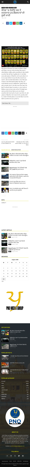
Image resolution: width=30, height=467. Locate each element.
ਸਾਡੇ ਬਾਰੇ (14, 461)
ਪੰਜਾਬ (15, 7)
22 (23, 273)
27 (16, 276)
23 (26, 273)
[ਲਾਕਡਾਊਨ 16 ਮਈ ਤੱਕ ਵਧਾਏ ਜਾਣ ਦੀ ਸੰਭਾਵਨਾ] (5, 357)
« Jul (2, 281)
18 (7, 273)
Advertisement (5, 461)
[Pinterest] (14, 23)
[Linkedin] (20, 23)
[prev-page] (2, 195)
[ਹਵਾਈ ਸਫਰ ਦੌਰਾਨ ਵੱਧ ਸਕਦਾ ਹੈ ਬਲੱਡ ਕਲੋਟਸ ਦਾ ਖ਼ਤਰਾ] (5, 371)
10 (3, 271)
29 (23, 276)
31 (3, 279)
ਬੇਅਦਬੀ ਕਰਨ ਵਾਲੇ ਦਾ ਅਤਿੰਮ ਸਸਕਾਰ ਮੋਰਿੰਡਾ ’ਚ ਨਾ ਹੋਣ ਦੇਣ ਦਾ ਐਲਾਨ (22, 143)
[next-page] (5, 195)
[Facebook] (7, 23)
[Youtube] (22, 455)
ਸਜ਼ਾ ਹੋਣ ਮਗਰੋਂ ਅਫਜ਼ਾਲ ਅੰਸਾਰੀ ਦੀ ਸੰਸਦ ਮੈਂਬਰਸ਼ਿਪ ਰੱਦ (7, 142)
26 (11, 276)
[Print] (23, 133)
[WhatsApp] (17, 23)
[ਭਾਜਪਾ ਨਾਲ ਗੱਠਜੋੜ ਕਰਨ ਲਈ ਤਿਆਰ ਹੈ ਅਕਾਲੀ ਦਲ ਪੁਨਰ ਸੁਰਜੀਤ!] (5, 190)
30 (26, 276)
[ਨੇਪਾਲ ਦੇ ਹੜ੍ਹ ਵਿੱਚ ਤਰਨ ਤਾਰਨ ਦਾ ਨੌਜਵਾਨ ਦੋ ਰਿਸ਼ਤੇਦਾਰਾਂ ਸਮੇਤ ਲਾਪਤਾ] (5, 183)
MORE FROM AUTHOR (16, 149)
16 (26, 271)
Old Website (25, 461)
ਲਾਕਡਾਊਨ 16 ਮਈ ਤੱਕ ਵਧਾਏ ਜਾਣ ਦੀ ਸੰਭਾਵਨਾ (19, 356)
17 (3, 273)
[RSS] (15, 455)
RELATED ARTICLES (5, 149)
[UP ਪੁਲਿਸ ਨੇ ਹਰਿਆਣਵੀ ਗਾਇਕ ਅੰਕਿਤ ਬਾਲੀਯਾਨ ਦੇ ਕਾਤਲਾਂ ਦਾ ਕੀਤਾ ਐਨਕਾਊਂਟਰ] (5, 155)
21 (19, 273)
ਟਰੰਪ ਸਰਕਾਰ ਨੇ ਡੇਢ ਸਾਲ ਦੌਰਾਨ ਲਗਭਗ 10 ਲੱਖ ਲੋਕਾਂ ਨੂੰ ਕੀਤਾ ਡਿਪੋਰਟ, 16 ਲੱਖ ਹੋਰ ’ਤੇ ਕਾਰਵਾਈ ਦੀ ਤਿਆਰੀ (19, 176)
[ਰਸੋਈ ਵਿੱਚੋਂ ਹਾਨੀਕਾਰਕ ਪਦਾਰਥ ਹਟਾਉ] (5, 364)
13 (16, 271)
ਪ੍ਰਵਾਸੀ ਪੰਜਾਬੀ (11, 7)
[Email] (19, 133)
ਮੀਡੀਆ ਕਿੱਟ (19, 461)
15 (23, 271)
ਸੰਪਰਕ (10, 461)
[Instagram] (11, 455)
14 (19, 271)
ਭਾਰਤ (2, 157)
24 (3, 276)
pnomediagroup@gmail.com (17, 446)
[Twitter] (10, 23)
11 (7, 271)
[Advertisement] (15, 36)
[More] (24, 23)
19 (11, 273)
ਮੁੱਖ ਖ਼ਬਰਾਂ (7, 5)
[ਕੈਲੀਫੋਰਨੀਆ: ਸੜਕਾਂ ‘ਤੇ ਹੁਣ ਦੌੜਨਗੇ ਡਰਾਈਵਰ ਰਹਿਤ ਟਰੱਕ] (5, 162)
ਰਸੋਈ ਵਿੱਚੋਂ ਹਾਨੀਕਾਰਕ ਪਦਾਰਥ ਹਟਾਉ (17, 363)
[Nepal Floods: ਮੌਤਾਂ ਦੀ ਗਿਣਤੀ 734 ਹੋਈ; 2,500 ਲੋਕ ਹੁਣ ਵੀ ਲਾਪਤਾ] (5, 169)
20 (16, 273)
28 (19, 276)
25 (7, 276)
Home (2, 5)
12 (11, 271)
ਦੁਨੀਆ (11, 5)
